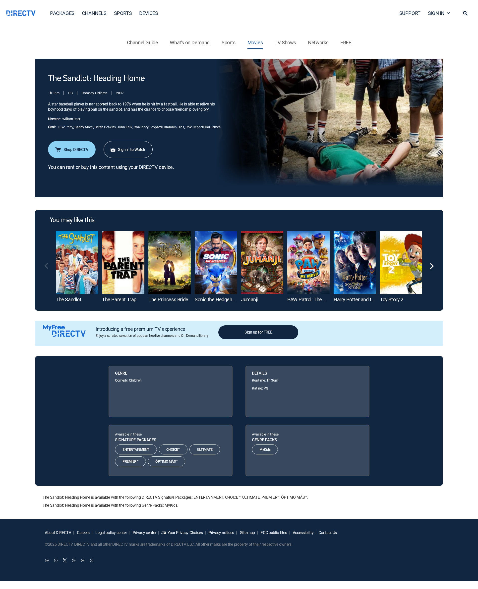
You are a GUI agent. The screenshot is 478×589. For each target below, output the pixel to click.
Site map (247, 532)
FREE (345, 42)
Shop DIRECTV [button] (75, 149)
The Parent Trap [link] (119, 299)
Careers (83, 532)
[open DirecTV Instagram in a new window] (74, 560)
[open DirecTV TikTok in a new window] (92, 560)
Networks (318, 42)
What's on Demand (190, 42)
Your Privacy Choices (185, 532)
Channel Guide (142, 42)
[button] (465, 13)
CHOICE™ (173, 449)
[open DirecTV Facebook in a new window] (56, 560)
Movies (255, 42)
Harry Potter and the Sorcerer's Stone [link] (373, 299)
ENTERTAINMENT (135, 449)
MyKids (264, 449)
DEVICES (148, 13)
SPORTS (123, 13)
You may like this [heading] (72, 220)
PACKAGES (62, 13)
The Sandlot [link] (68, 299)
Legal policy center (111, 532)
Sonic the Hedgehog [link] (216, 299)
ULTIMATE (204, 449)
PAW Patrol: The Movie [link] (311, 299)
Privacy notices (221, 532)
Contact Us (327, 532)
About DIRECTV (58, 532)
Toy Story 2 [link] (391, 299)
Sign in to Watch (131, 149)
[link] (77, 262)
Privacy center (144, 532)
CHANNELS (94, 13)
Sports (229, 42)
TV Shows (285, 42)
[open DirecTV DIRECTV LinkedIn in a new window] (47, 560)
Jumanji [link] (249, 299)
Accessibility (303, 532)
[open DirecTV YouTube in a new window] (83, 560)
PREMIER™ (130, 461)
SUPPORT (409, 13)
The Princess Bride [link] (168, 299)
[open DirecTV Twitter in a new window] (65, 560)
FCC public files (273, 532)
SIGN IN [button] (436, 13)
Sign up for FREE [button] (258, 332)
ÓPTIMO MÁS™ (166, 461)
